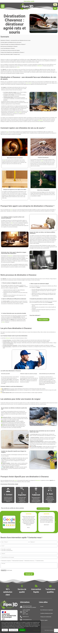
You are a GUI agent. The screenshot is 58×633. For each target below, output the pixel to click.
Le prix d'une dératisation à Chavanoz (8, 48)
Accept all (22, 630)
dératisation (40, 65)
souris (18, 67)
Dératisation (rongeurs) (6, 560)
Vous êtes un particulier (6, 549)
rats (27, 83)
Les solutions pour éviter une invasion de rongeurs (10, 50)
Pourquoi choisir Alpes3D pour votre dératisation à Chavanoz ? (12, 52)
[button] (19, 522)
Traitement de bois (40, 560)
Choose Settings (13, 630)
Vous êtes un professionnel (7, 550)
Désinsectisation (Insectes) (17, 560)
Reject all (5, 630)
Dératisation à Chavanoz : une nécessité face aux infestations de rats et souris (15, 40)
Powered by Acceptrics (36, 630)
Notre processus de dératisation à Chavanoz (9, 46)
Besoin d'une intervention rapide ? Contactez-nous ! (10, 54)
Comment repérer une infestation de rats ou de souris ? (11, 42)
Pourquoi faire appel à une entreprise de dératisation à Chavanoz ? (13, 44)
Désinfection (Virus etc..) (30, 560)
